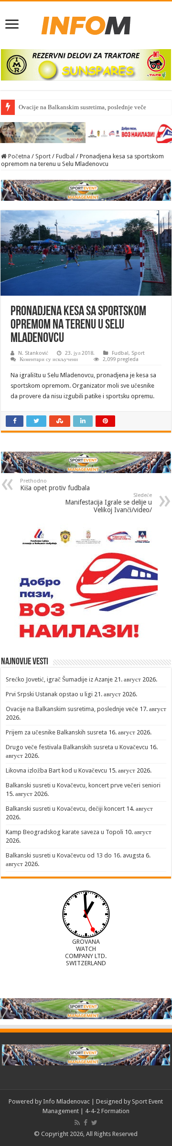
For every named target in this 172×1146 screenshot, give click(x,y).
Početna (18, 156)
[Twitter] (94, 1122)
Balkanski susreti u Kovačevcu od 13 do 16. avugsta (75, 855)
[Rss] (77, 1122)
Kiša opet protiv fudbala (55, 485)
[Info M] (86, 23)
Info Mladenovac (66, 1101)
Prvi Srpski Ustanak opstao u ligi (49, 694)
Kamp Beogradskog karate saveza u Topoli (64, 832)
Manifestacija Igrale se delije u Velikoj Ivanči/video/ (108, 503)
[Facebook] (85, 1122)
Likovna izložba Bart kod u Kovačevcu (56, 770)
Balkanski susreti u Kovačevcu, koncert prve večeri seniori (83, 785)
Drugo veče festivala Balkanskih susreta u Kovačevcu (77, 747)
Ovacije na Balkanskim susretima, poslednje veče (82, 107)
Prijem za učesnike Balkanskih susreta (56, 732)
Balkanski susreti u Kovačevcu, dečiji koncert (65, 808)
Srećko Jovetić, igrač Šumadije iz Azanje (59, 679)
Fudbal (65, 156)
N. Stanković (33, 353)
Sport (43, 156)
